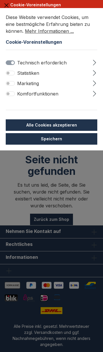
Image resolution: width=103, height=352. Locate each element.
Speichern (51, 138)
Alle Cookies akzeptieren (51, 125)
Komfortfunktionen (37, 94)
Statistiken (28, 73)
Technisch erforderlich (42, 63)
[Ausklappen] (94, 61)
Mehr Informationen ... (49, 31)
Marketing (28, 83)
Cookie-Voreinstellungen (35, 4)
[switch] (10, 73)
